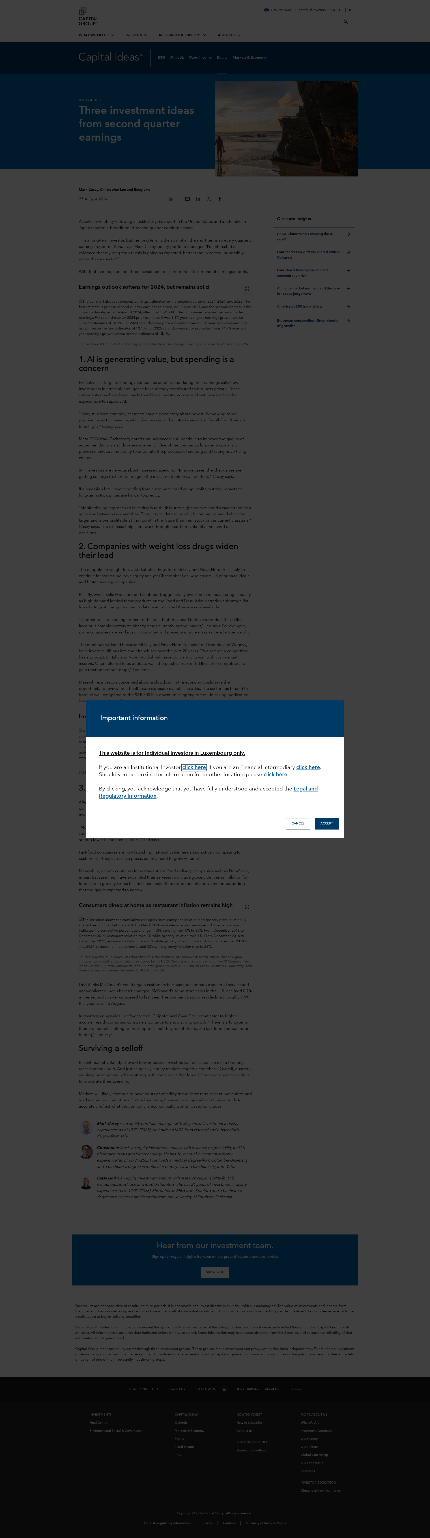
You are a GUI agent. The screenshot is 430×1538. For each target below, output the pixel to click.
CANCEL (298, 823)
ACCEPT (326, 823)
